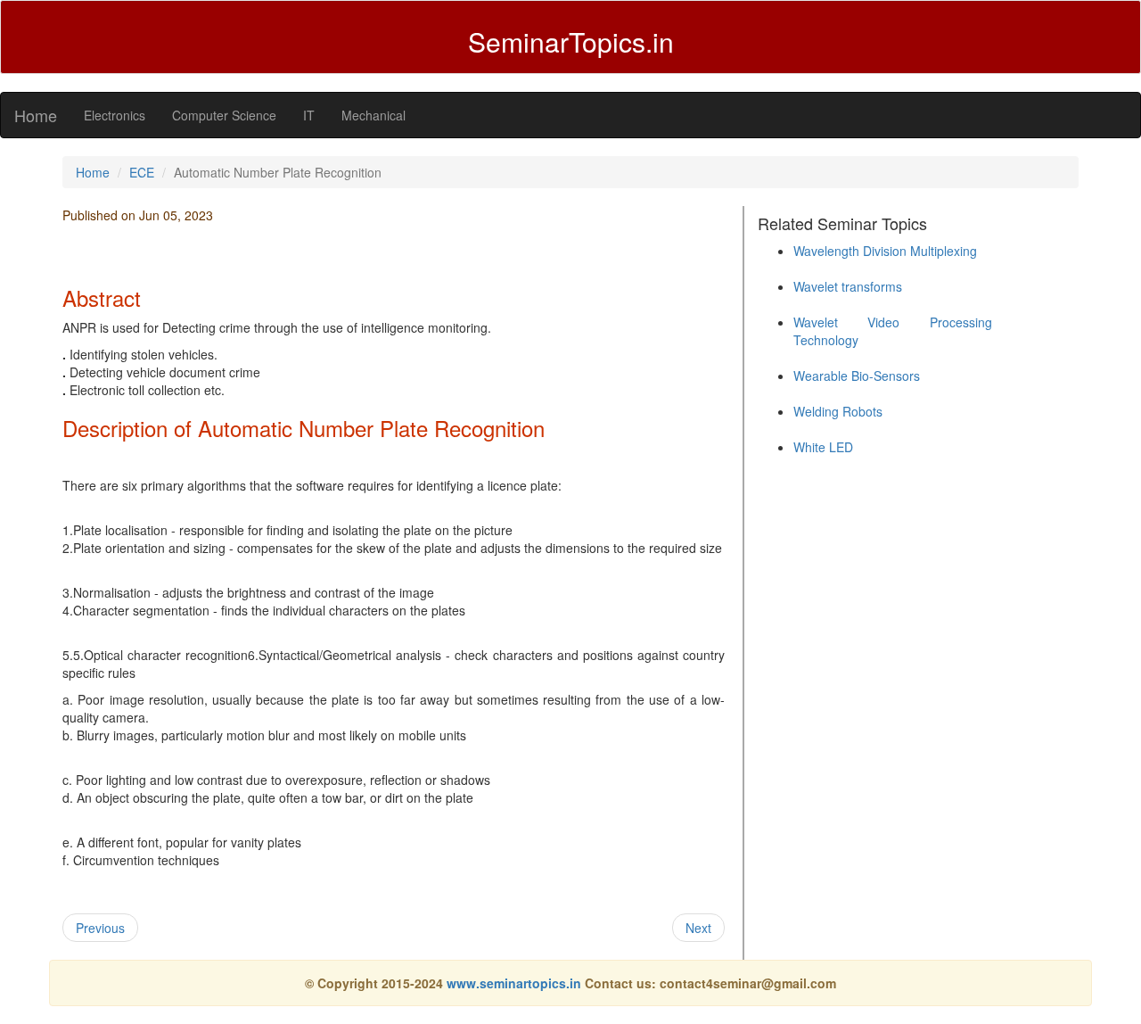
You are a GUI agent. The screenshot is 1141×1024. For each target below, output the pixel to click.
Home (35, 115)
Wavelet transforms (847, 286)
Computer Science (224, 115)
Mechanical (373, 115)
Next (698, 928)
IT (309, 115)
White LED (823, 447)
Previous (100, 928)
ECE (141, 172)
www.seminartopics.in (516, 983)
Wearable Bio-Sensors (856, 375)
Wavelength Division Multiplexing (885, 251)
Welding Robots (837, 411)
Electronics (114, 115)
